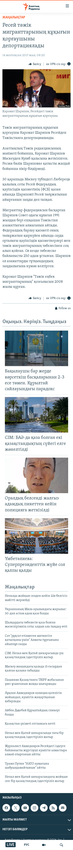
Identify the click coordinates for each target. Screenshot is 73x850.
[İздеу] (61, 845)
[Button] (35, 64)
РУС (26, 845)
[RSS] (53, 808)
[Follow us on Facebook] (6, 808)
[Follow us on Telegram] (44, 808)
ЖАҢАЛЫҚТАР (13, 17)
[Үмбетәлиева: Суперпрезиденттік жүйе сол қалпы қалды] (36, 536)
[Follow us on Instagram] (34, 808)
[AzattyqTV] (44, 845)
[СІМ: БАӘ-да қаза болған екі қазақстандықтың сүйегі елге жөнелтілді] (36, 415)
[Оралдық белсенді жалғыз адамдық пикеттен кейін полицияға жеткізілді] (36, 475)
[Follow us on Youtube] (25, 808)
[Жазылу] (63, 808)
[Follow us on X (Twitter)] (15, 808)
